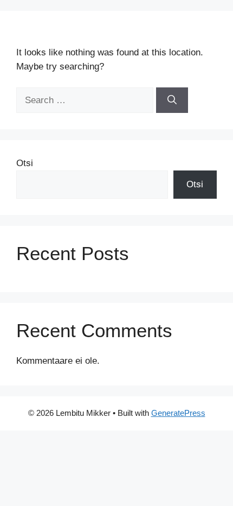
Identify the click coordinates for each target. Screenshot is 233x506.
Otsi (24, 163)
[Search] (172, 100)
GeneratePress (178, 413)
